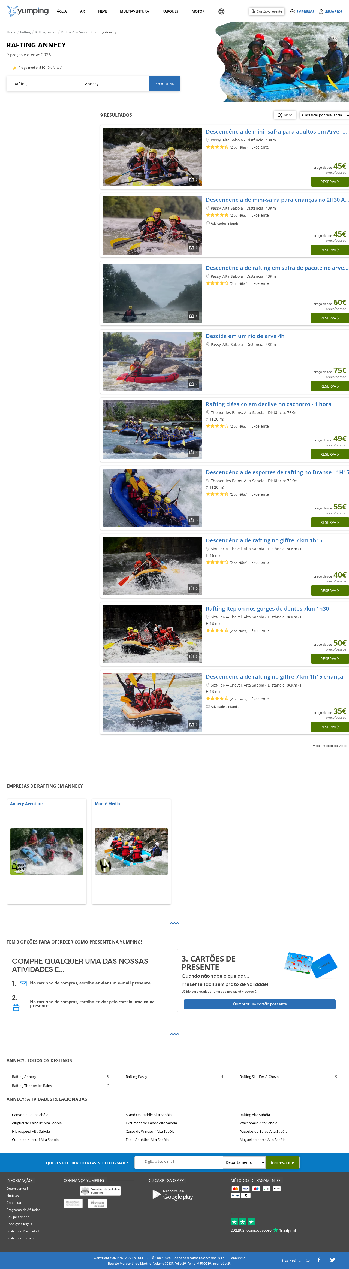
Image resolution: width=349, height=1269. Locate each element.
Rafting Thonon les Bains (32, 1085)
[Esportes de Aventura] (27, 11)
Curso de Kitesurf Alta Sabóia (35, 1139)
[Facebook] (319, 1261)
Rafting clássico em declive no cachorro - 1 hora (269, 404)
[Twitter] (333, 1261)
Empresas (305, 11)
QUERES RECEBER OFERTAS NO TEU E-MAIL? (87, 1162)
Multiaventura (133, 11)
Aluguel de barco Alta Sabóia (262, 1139)
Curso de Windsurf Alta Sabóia (150, 1131)
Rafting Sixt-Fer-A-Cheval (259, 1076)
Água (62, 11)
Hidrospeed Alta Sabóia (31, 1131)
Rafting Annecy (24, 1076)
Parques (170, 11)
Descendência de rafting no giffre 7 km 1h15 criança (274, 676)
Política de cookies (20, 1238)
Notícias (13, 1195)
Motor (198, 11)
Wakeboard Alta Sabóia (258, 1122)
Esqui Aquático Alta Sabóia (147, 1139)
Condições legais (19, 1224)
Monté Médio (107, 804)
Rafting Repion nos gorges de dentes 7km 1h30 (267, 608)
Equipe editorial (18, 1216)
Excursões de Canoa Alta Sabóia (151, 1122)
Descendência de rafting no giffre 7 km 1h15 (264, 540)
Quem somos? (17, 1188)
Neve (102, 11)
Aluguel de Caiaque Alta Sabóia (37, 1122)
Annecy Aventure (26, 804)
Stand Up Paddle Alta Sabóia (149, 1114)
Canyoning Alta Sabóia (30, 1114)
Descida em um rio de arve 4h (245, 336)
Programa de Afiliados (23, 1209)
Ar (82, 11)
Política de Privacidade (24, 1231)
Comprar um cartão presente (260, 1004)
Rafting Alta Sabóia (255, 1114)
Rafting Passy (136, 1076)
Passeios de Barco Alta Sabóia (263, 1131)
